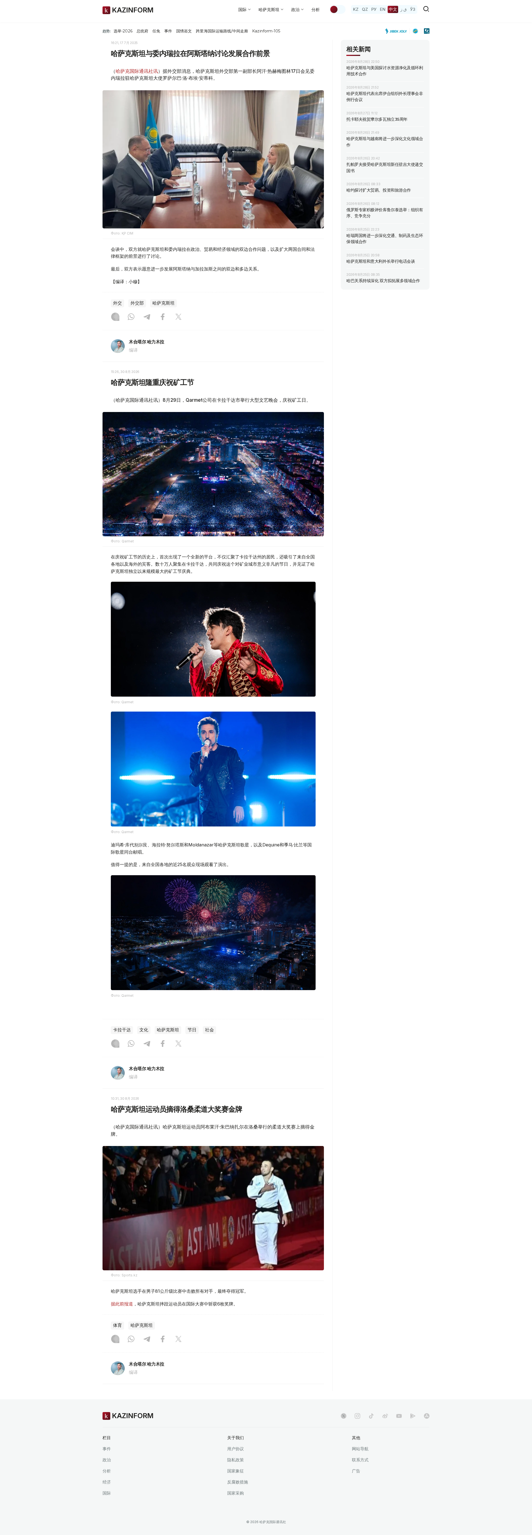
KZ (356, 9)
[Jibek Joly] (397, 31)
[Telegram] (146, 317)
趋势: (107, 31)
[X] (178, 317)
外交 (117, 303)
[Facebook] (162, 317)
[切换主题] (337, 9)
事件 (168, 31)
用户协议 (235, 1448)
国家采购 (235, 1493)
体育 (117, 1325)
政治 (107, 1459)
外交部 (137, 303)
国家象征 (235, 1471)
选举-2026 (123, 31)
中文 (393, 9)
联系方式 (360, 1459)
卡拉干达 (122, 1029)
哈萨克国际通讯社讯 (137, 71)
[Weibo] (385, 1416)
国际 (107, 1493)
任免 (156, 31)
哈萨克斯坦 (163, 303)
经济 (107, 1482)
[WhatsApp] (131, 317)
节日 (192, 1029)
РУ (374, 9)
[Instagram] (115, 317)
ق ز (403, 9)
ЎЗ (412, 9)
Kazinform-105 (266, 31)
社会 (209, 1029)
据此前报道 (122, 1304)
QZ (365, 9)
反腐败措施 (237, 1482)
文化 (143, 1029)
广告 (356, 1471)
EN (382, 9)
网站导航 (360, 1448)
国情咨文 (184, 31)
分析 (315, 9)
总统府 (142, 31)
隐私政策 (235, 1459)
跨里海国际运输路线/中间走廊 (222, 31)
